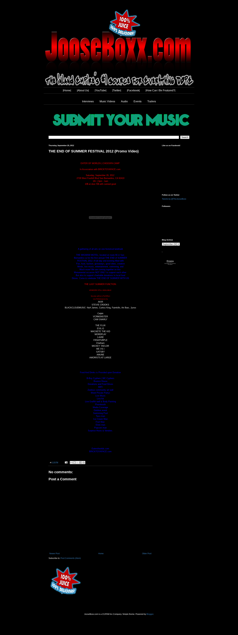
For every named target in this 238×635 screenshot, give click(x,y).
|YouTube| (100, 90)
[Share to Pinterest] (83, 462)
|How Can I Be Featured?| (160, 90)
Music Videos (107, 101)
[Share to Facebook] (80, 462)
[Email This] (71, 462)
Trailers (151, 101)
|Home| (67, 90)
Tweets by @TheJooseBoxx (174, 199)
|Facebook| (133, 90)
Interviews (88, 101)
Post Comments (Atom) (71, 558)
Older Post (146, 553)
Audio (124, 101)
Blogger (150, 614)
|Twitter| (116, 90)
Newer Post (54, 553)
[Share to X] (77, 462)
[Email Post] (66, 462)
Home (101, 553)
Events (138, 101)
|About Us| (83, 90)
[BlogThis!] (74, 462)
